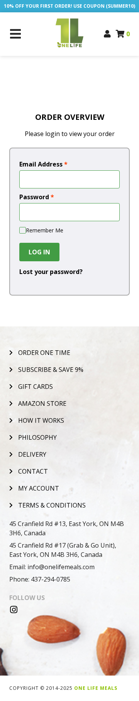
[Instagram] (13, 609)
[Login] (107, 34)
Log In (39, 252)
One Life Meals (95, 688)
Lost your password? (51, 271)
